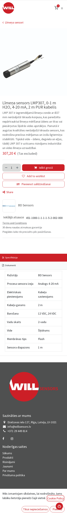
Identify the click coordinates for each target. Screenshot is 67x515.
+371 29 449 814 (17, 431)
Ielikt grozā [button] (45, 167)
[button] (35, 509)
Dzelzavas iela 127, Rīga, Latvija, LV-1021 (32, 422)
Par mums (8, 471)
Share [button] (9, 192)
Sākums (7, 453)
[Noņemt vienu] (6, 167)
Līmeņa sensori (14, 22)
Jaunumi (7, 466)
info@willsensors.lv (19, 426)
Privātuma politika (13, 475)
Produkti (7, 457)
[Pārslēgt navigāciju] (62, 8)
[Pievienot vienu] (17, 167)
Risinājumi (8, 462)
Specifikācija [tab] (11, 257)
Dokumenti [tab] (10, 265)
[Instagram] (12, 439)
